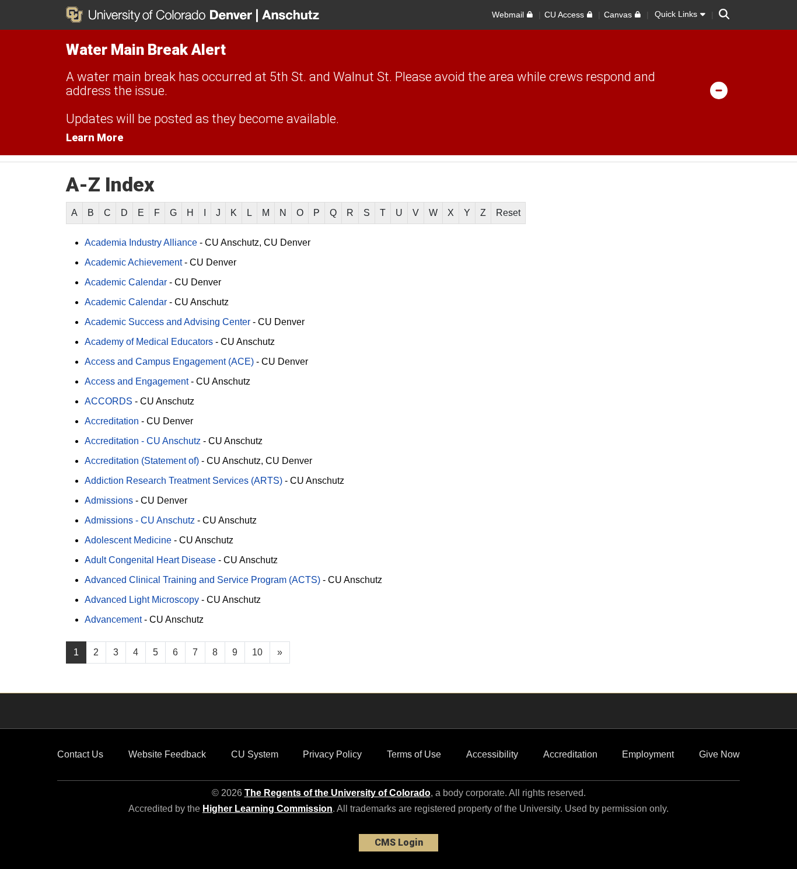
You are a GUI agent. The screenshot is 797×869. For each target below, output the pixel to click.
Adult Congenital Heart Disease (150, 560)
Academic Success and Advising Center (167, 322)
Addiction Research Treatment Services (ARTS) (183, 481)
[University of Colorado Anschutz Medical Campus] (292, 14)
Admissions (109, 500)
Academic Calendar (126, 282)
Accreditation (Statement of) (142, 461)
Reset (508, 213)
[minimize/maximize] (719, 90)
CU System (254, 754)
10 (257, 652)
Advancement (113, 619)
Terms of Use (414, 754)
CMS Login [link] (399, 842)
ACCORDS (108, 401)
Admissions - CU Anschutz (140, 520)
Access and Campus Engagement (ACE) (169, 362)
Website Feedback (167, 754)
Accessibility (492, 754)
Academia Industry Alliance (141, 242)
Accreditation (112, 421)
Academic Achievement (133, 262)
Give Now (719, 754)
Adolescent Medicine (128, 540)
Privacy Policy (332, 754)
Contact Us (80, 754)
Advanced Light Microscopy (142, 600)
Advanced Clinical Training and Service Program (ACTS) (202, 580)
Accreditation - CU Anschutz (143, 441)
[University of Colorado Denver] (161, 14)
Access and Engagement (136, 381)
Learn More (94, 137)
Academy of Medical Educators (149, 342)
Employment (648, 754)
